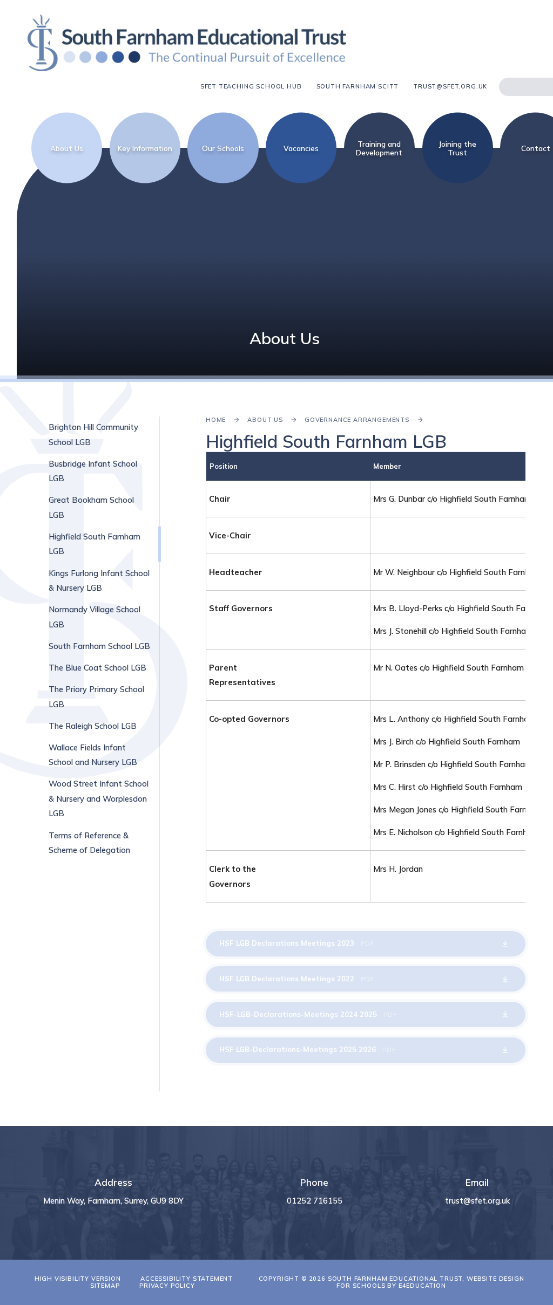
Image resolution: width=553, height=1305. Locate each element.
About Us (265, 419)
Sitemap (105, 1285)
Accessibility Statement (186, 1278)
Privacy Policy (167, 1285)
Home (216, 419)
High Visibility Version (78, 1278)
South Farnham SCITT (357, 86)
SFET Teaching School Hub (251, 86)
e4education (422, 1285)
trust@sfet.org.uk (450, 86)
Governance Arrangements (357, 419)
